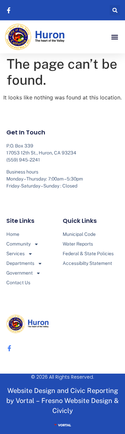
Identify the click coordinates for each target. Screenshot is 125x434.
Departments (20, 263)
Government (19, 273)
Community (18, 244)
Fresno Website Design (76, 401)
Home (12, 234)
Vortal (25, 401)
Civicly (62, 411)
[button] (115, 10)
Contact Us (18, 282)
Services (15, 253)
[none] (9, 10)
